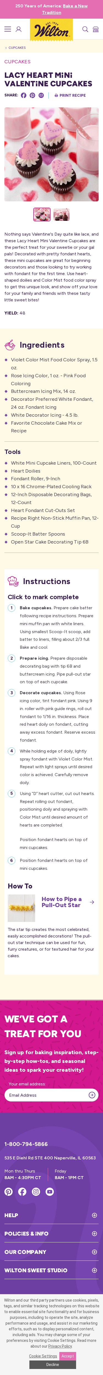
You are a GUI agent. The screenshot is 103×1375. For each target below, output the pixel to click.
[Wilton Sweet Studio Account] (18, 29)
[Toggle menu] (7, 29)
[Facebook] (23, 95)
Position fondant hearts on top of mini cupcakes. (54, 864)
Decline (52, 1364)
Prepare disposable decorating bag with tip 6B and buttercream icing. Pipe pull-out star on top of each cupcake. (55, 670)
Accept (68, 1356)
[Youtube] (50, 1192)
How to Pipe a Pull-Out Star (62, 902)
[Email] (41, 95)
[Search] (85, 29)
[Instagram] (36, 1192)
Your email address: (27, 1084)
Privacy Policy (60, 1346)
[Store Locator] (95, 29)
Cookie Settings (43, 1356)
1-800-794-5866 (26, 1144)
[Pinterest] (32, 95)
